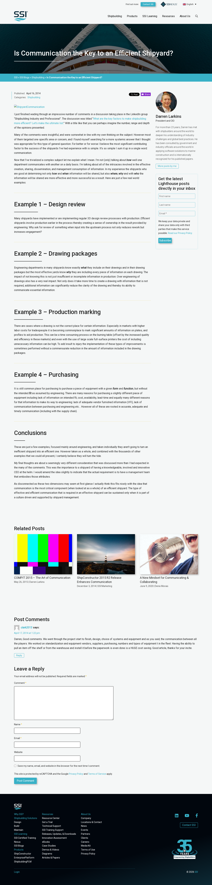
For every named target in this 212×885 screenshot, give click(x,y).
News (84, 826)
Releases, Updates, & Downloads (59, 834)
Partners (85, 834)
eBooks (46, 842)
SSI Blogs (19, 845)
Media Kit (86, 845)
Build (16, 826)
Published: (19, 93)
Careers (85, 842)
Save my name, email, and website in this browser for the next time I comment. (59, 766)
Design (17, 822)
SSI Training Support (52, 830)
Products (132, 16)
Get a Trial (47, 822)
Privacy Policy (76, 774)
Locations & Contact (91, 822)
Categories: (20, 97)
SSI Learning (149, 16)
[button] (189, 4)
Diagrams (47, 853)
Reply (19, 655)
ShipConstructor (22, 853)
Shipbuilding (115, 16)
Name (18, 724)
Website (18, 752)
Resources (168, 16)
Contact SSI (148, 4)
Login (17, 872)
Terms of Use (88, 849)
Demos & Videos (50, 849)
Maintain (18, 830)
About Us (185, 16)
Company (86, 818)
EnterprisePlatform (24, 857)
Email (18, 738)
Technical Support (51, 826)
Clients (84, 838)
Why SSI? (19, 814)
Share (147, 94)
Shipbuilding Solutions (25, 818)
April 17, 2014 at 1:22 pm (27, 633)
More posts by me (167, 166)
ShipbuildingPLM (22, 861)
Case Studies (49, 845)
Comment (20, 683)
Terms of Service (97, 774)
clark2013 (26, 627)
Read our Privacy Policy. (180, 233)
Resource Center (51, 818)
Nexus (17, 842)
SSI (196, 872)
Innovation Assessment (54, 838)
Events (84, 830)
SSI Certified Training (25, 838)
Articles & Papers (51, 857)
